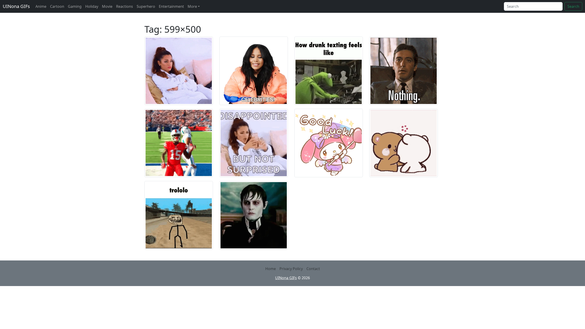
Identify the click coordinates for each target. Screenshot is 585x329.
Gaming (75, 6)
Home (270, 268)
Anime (40, 6)
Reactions (124, 6)
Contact (313, 268)
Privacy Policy (291, 268)
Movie (107, 6)
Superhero (146, 6)
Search (573, 6)
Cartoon (57, 6)
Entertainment (171, 6)
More (192, 6)
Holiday (91, 6)
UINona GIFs (16, 6)
